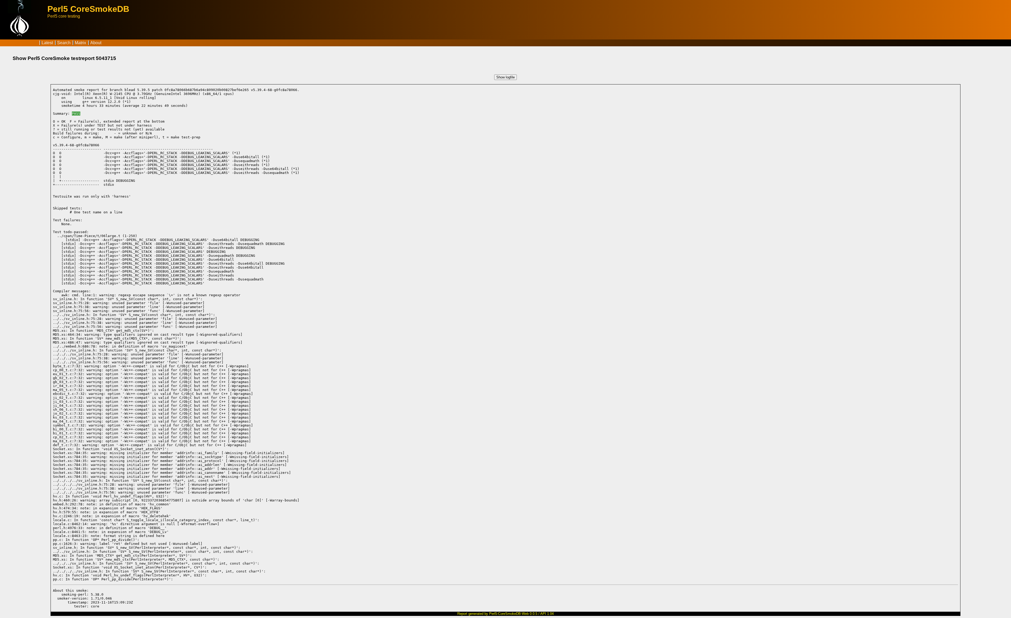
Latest (47, 43)
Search (64, 43)
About (95, 43)
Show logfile (505, 77)
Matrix (80, 43)
